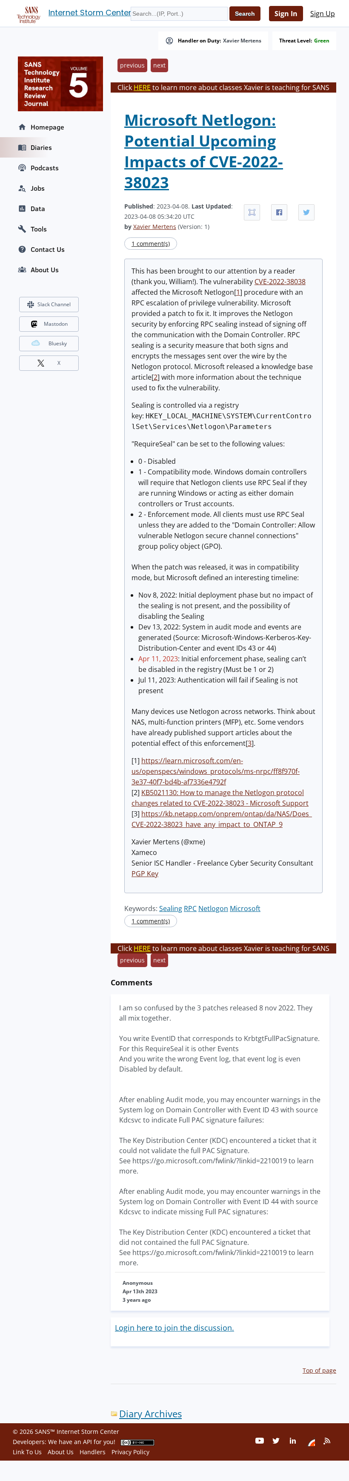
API (87, 1442)
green (321, 40)
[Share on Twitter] (306, 212)
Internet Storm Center (90, 12)
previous (132, 65)
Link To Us (27, 1452)
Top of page (319, 1370)
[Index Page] (27, 13)
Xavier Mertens (242, 40)
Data (38, 208)
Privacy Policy (130, 1452)
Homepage (47, 127)
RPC (190, 908)
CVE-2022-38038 (280, 281)
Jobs (38, 188)
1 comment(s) (151, 244)
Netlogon (213, 908)
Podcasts (45, 167)
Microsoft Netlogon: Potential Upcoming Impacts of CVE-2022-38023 (203, 151)
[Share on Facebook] (279, 212)
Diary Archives (150, 1413)
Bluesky (58, 343)
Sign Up (322, 13)
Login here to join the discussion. (174, 1328)
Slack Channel (54, 304)
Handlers (93, 1452)
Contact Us (48, 249)
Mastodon (56, 323)
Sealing (170, 908)
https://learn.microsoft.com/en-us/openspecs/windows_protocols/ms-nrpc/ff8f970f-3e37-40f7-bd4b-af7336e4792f (216, 771)
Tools (39, 229)
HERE (142, 87)
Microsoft (245, 908)
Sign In (286, 13)
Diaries (41, 147)
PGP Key (145, 873)
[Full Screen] (252, 212)
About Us (45, 269)
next (159, 65)
